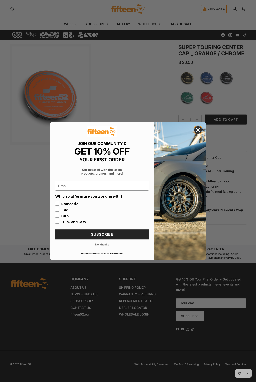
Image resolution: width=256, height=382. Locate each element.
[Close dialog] (198, 130)
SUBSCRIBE (102, 234)
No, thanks (102, 244)
